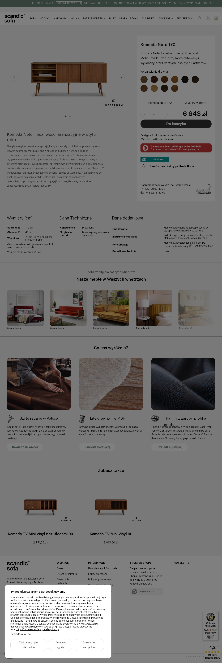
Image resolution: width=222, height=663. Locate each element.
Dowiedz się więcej (20, 634)
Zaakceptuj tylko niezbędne (29, 645)
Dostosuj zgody (61, 645)
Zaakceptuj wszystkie (88, 645)
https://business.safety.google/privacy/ (37, 629)
